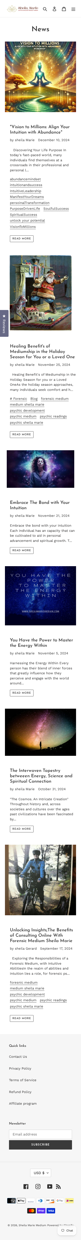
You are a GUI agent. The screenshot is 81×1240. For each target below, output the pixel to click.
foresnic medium (24, 982)
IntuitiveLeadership (25, 191)
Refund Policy (20, 1092)
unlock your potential (27, 220)
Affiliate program (23, 1104)
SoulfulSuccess (56, 209)
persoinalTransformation (30, 203)
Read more (21, 238)
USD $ (39, 1173)
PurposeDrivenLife (25, 209)
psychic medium (23, 416)
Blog (34, 399)
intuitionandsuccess (26, 185)
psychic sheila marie (26, 423)
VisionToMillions (23, 227)
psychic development (27, 410)
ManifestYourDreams (27, 197)
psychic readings (53, 416)
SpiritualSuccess (23, 215)
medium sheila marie (27, 404)
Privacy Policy (20, 1068)
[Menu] (73, 8)
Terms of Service (22, 1080)
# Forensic (18, 399)
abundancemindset (25, 179)
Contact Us (18, 1057)
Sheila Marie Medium (32, 1225)
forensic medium (55, 399)
